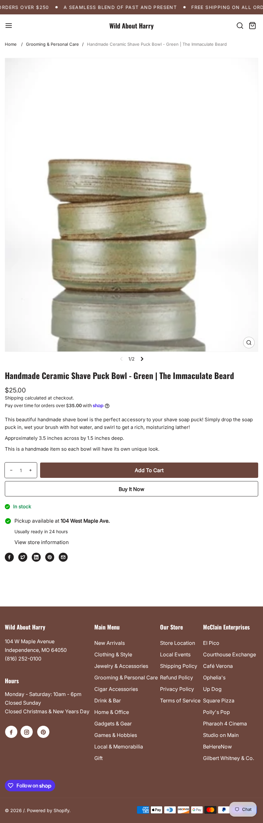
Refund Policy (176, 677)
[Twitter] (22, 557)
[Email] (63, 557)
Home (11, 44)
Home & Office (111, 712)
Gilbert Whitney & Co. (228, 758)
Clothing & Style (113, 654)
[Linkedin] (36, 557)
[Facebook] (9, 557)
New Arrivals (109, 643)
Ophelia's (214, 677)
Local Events (175, 654)
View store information (41, 542)
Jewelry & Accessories (121, 666)
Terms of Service (180, 700)
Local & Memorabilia (118, 746)
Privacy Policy (177, 689)
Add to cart (149, 470)
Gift (98, 758)
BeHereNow (217, 746)
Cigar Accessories (116, 689)
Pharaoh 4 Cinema (225, 723)
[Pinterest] (49, 557)
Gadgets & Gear (113, 723)
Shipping (14, 397)
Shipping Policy (178, 666)
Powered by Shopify (48, 810)
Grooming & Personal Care (52, 44)
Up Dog (212, 689)
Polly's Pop (216, 712)
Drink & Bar (107, 700)
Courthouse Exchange (229, 654)
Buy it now (131, 489)
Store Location (177, 643)
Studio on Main (221, 735)
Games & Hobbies (115, 735)
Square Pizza (218, 700)
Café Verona (218, 666)
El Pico (211, 643)
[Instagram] (26, 731)
